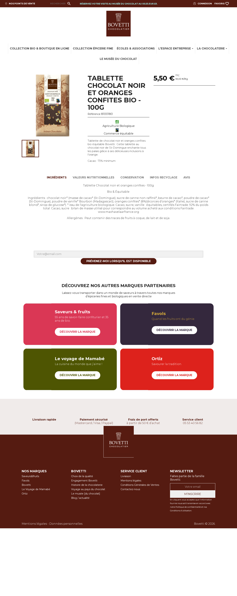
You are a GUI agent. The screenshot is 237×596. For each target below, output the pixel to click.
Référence (94, 114)
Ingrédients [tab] (57, 177)
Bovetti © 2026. (204, 523)
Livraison (126, 476)
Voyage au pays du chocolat (88, 489)
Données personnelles (65, 523)
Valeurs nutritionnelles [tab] (93, 177)
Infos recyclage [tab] (163, 177)
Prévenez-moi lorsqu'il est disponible (118, 261)
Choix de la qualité (82, 476)
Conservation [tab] (132, 177)
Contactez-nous (130, 489)
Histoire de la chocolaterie (87, 484)
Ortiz (25, 493)
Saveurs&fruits (30, 476)
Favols (25, 480)
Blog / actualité (80, 498)
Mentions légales (131, 480)
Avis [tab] (186, 177)
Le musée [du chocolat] (85, 493)
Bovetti (26, 484)
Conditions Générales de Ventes (140, 484)
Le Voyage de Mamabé (36, 489)
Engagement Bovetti (84, 480)
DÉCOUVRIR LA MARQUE (77, 331)
